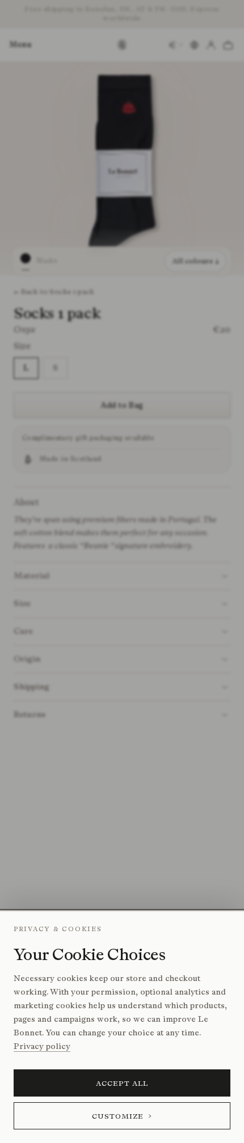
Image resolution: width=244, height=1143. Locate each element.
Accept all (122, 1083)
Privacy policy (42, 1046)
